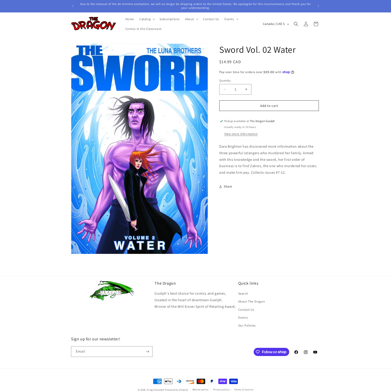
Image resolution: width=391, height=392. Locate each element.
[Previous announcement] (73, 6)
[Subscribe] (147, 351)
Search (243, 293)
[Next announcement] (318, 6)
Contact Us (246, 310)
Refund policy (201, 389)
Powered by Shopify (176, 389)
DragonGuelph (155, 389)
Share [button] (228, 186)
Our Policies (247, 325)
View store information (241, 134)
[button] (147, 19)
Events (243, 317)
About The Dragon (251, 301)
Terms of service (243, 389)
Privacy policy (221, 389)
